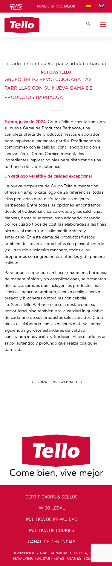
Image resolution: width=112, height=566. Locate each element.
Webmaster (71, 382)
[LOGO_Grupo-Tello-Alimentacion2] (45, 25)
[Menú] (103, 25)
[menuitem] (16, 7)
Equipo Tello (16, 7)
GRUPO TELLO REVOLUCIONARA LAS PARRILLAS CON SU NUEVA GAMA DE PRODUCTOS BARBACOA (48, 88)
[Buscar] (88, 25)
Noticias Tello (56, 72)
